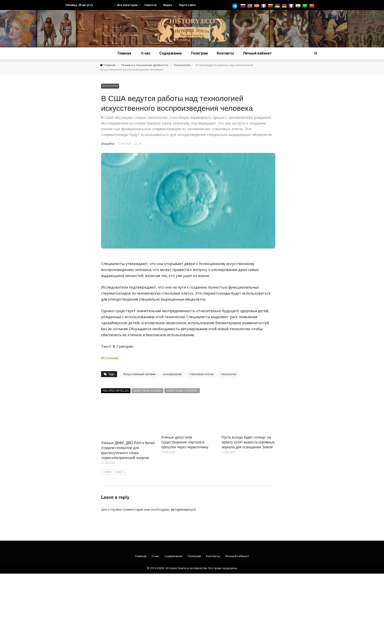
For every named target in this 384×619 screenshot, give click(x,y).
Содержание (170, 53)
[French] (264, 5)
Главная (124, 53)
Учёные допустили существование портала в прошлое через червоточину (184, 442)
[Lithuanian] (271, 5)
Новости (150, 5)
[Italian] (291, 5)
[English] (250, 5)
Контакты (225, 53)
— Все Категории (126, 5)
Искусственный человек (139, 374)
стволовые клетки (201, 374)
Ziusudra (107, 144)
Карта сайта (187, 5)
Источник (109, 358)
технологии (228, 374)
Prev (108, 472)
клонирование (172, 374)
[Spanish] (257, 5)
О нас (145, 53)
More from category (182, 390)
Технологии (110, 85)
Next (119, 472)
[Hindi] (298, 5)
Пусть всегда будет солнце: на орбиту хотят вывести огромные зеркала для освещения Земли (248, 442)
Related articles (116, 390)
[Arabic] (305, 5)
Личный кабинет (257, 53)
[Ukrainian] (278, 5)
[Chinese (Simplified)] (312, 5)
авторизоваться (183, 509)
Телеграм (199, 53)
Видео (167, 5)
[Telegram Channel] (236, 6)
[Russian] (243, 5)
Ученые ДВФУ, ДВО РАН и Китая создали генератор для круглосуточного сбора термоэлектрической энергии (128, 450)
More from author (147, 390)
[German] (285, 5)
